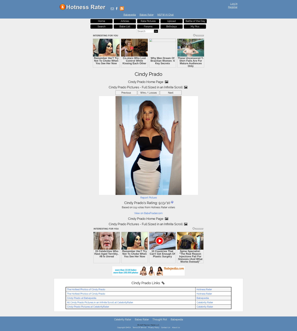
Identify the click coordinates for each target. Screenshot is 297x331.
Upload (171, 21)
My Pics (195, 26)
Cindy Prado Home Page (146, 82)
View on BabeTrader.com (148, 213)
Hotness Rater (204, 289)
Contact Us (165, 327)
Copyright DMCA (124, 327)
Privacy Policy (153, 327)
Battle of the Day (195, 21)
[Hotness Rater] (84, 9)
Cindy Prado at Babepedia (81, 298)
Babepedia (129, 14)
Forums (148, 26)
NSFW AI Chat (165, 14)
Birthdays (171, 26)
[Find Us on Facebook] (116, 8)
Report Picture (148, 197)
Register (232, 7)
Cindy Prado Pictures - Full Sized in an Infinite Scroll (146, 87)
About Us (176, 327)
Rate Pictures (148, 21)
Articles (125, 21)
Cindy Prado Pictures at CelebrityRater (88, 306)
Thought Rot (159, 319)
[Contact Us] (112, 8)
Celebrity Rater (205, 302)
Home (101, 21)
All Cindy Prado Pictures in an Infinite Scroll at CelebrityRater (100, 302)
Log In (233, 3)
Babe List (124, 26)
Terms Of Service (139, 327)
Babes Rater (147, 14)
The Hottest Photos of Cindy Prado (86, 289)
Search (101, 26)
